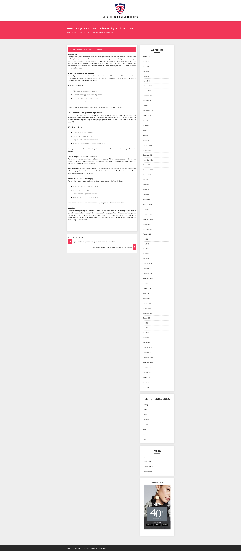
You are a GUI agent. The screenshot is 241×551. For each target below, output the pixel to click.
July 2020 (145, 382)
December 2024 (148, 155)
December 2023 (148, 214)
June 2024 (146, 185)
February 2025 (147, 145)
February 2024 (147, 204)
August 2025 (147, 115)
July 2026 (145, 61)
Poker (144, 429)
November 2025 (148, 101)
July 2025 (145, 120)
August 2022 (147, 288)
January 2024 (147, 209)
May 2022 (146, 293)
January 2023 (147, 269)
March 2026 (146, 81)
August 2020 (147, 377)
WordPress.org (147, 472)
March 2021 (146, 343)
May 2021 (146, 333)
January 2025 (147, 150)
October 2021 (147, 318)
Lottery (145, 424)
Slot (90, 49)
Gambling (146, 419)
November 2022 (148, 278)
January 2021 (147, 352)
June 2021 (146, 328)
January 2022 (147, 308)
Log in (144, 457)
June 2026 (146, 66)
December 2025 (148, 96)
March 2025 (146, 140)
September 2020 (148, 372)
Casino (145, 410)
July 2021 (145, 323)
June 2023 (146, 244)
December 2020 (148, 357)
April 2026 (146, 76)
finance (145, 414)
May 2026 (146, 71)
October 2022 (147, 283)
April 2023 (146, 254)
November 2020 (148, 362)
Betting (145, 405)
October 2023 (147, 224)
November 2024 (148, 160)
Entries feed (147, 462)
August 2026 (147, 56)
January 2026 (147, 91)
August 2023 (147, 234)
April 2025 (146, 135)
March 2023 (146, 259)
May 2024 (146, 190)
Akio (73, 49)
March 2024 (146, 199)
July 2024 (145, 180)
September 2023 (148, 229)
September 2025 (148, 111)
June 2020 (146, 387)
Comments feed (148, 467)
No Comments (98, 49)
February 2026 (147, 86)
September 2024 (148, 170)
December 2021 (148, 313)
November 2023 (148, 219)
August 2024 (147, 175)
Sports (145, 439)
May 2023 (146, 249)
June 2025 (146, 125)
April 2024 (146, 194)
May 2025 (146, 130)
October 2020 (147, 367)
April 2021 (146, 338)
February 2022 (147, 303)
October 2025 (147, 106)
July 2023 (145, 239)
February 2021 (147, 348)
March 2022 (146, 298)
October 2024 (147, 165)
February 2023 (147, 264)
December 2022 (148, 273)
